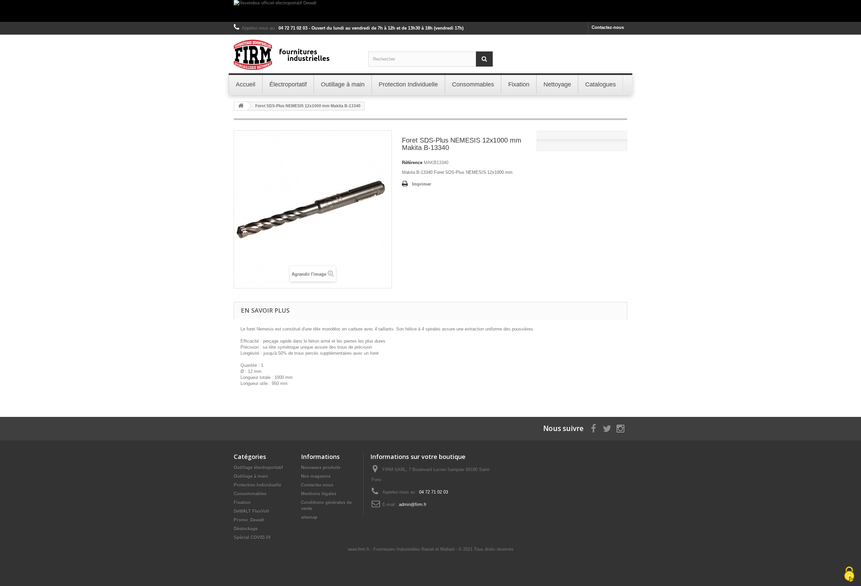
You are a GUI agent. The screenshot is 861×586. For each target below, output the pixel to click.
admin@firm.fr (412, 504)
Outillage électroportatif (258, 467)
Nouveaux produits (320, 467)
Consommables (250, 493)
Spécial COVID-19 (252, 537)
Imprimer (421, 184)
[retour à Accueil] (240, 106)
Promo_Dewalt (249, 519)
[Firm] (296, 55)
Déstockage (246, 528)
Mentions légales (318, 493)
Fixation (242, 502)
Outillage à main (251, 476)
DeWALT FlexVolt (251, 511)
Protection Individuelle (257, 484)
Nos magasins (316, 476)
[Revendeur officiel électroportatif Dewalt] (430, 11)
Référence (412, 162)
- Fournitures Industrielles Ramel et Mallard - (414, 549)
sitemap (309, 517)
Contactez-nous (608, 27)
